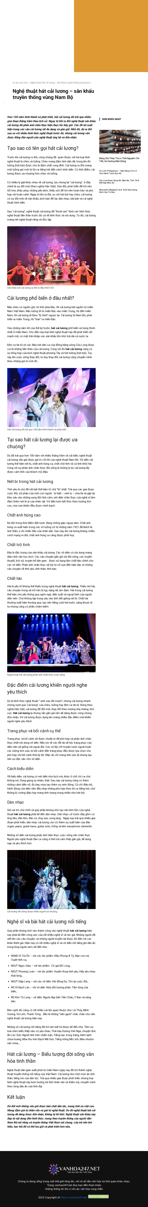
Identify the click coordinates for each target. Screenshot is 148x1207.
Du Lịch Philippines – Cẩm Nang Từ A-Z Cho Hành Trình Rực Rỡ (118, 172)
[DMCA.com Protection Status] (98, 1197)
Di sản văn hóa (20, 82)
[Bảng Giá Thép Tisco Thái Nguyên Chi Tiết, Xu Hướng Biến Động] (120, 141)
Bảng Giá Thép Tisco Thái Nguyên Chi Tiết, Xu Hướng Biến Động (119, 160)
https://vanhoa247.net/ (73, 1197)
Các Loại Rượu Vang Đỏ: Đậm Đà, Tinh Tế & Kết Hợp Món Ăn (119, 181)
